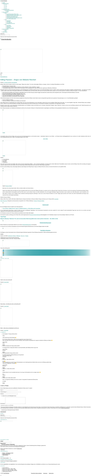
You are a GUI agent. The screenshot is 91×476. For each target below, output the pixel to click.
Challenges (5, 12)
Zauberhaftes (6, 9)
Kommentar (2, 403)
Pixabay (26, 235)
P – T (6, 7)
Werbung (5, 76)
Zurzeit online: (5, 467)
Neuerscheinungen (9, 10)
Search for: (2, 33)
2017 (6, 24)
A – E (6, 4)
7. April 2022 (5, 330)
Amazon (35, 200)
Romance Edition (11, 23)
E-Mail (1, 441)
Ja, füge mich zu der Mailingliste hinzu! (8, 395)
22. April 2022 (6, 282)
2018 (8, 11)
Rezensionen (6, 3)
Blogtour (2, 76)
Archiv (1, 458)
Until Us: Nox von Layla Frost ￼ (6, 279)
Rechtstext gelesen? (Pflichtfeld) (8, 444)
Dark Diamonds (10, 28)
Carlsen (9, 20)
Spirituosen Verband (12, 235)
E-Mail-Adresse (3, 391)
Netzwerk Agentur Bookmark (35, 214)
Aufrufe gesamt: (6, 471)
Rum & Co (23, 235)
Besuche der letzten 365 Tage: (8, 470)
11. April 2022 (6, 306)
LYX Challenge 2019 (11, 18)
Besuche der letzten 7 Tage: (8, 468)
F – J (6, 5)
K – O (6, 6)
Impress (9, 21)
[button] (3, 250)
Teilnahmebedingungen (26, 224)
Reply (4, 344)
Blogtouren (5, 29)
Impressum (45, 473)
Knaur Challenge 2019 (12, 16)
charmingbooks (14, 82)
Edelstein (9, 26)
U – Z (6, 8)
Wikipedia (18, 235)
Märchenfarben (5, 454)
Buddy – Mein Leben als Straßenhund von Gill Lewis (9, 328)
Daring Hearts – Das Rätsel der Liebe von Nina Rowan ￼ (10, 303)
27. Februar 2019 (6, 82)
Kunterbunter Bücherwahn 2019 (14, 17)
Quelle (4, 132)
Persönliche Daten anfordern (36, 473)
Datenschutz (3, 443)
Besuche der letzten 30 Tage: (8, 469)
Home (4, 2)
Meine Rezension (3, 200)
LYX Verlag (9, 22)
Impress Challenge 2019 (12, 15)
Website (1, 393)
